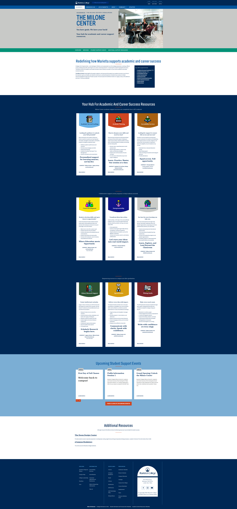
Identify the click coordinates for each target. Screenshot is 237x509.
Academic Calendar (123, 469)
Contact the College (123, 482)
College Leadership (83, 477)
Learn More (81, 395)
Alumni (149, 1)
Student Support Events (98, 50)
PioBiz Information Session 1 (115, 374)
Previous (77, 400)
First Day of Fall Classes (88, 373)
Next (79, 400)
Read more (82, 172)
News (119, 492)
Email (109, 477)
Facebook (143, 487)
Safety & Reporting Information (93, 485)
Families (160, 1)
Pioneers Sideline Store (122, 496)
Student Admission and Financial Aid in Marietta (120, 506)
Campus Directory (122, 476)
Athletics (132, 7)
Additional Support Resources (118, 50)
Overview (78, 50)
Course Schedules (122, 486)
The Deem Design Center (86, 435)
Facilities (81, 481)
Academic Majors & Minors (83, 470)
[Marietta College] (82, 2)
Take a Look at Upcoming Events (118, 403)
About (113, 7)
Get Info (154, 3)
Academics (79, 7)
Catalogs (120, 479)
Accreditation (92, 474)
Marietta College (147, 471)
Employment (121, 489)
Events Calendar (122, 473)
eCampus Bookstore (83, 442)
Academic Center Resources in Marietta (141, 506)
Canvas (110, 469)
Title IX (91, 489)
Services (86, 50)
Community (122, 7)
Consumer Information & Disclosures (92, 479)
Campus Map (82, 474)
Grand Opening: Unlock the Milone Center (147, 374)
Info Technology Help (112, 491)
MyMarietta (111, 484)
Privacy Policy (153, 494)
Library (110, 481)
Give (149, 3)
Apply (160, 3)
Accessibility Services (92, 470)
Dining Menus (111, 495)
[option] (89, 144)
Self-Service (111, 487)
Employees (154, 1)
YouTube (151, 487)
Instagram (147, 487)
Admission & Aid (90, 7)
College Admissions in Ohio (103, 506)
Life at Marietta (103, 7)
